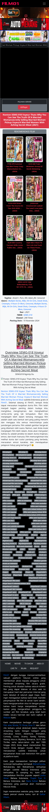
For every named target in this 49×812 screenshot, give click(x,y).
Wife (24, 300)
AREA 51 (40, 663)
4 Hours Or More (17, 303)
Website (7, 717)
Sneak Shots (42, 300)
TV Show (23, 725)
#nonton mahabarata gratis (13, 632)
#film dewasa (41, 498)
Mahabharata (39, 764)
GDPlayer (24, 107)
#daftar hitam (41, 472)
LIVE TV (14, 668)
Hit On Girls (31, 300)
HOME (8, 663)
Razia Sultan (32, 781)
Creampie (6, 303)
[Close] (25, 15)
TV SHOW (28, 663)
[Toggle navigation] (44, 3)
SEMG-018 (28, 315)
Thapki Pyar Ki (38, 778)
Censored (29, 303)
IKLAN (23, 668)
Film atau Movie (10, 725)
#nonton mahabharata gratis (35, 632)
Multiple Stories (14, 300)
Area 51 (31, 725)
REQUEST (34, 668)
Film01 (4, 402)
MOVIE (18, 663)
